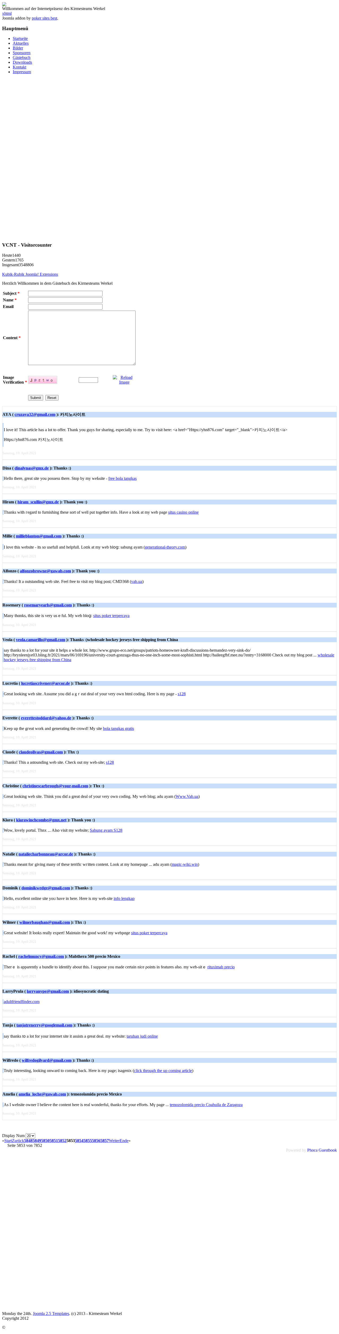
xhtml (7, 13)
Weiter (114, 1140)
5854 (79, 1140)
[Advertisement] (169, 158)
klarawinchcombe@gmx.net (41, 820)
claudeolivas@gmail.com (41, 752)
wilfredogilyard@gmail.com (47, 1060)
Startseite (20, 38)
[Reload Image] (124, 382)
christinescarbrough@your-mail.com (55, 786)
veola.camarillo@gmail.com (40, 639)
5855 (87, 1140)
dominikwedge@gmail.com (45, 888)
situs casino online (183, 512)
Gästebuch (21, 57)
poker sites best (44, 18)
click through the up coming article (163, 1070)
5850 (45, 1140)
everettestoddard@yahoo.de (46, 718)
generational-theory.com (165, 547)
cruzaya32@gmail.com (35, 414)
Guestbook (328, 1150)
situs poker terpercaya (111, 615)
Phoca (312, 1150)
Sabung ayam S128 (106, 830)
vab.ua (136, 581)
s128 (182, 694)
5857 (104, 1140)
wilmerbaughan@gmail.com (44, 922)
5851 (54, 1140)
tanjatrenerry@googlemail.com (44, 1025)
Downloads (22, 62)
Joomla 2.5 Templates (51, 1313)
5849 (37, 1140)
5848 (28, 1140)
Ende (124, 1140)
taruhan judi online (142, 1036)
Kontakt (19, 67)
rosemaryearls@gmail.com (48, 605)
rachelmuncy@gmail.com (41, 956)
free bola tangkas (122, 478)
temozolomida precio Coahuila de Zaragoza (206, 1104)
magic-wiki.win (185, 864)
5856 (96, 1140)
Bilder (18, 48)
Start (8, 1140)
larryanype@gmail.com (48, 991)
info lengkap (124, 898)
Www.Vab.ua (187, 796)
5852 (62, 1140)
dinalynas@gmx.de (32, 468)
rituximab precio (221, 967)
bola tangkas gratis (118, 728)
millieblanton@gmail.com (38, 536)
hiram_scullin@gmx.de (38, 502)
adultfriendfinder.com (21, 1001)
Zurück (18, 1140)
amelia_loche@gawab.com (42, 1094)
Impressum (22, 72)
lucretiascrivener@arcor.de (45, 683)
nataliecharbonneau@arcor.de (46, 854)
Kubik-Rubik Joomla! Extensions (30, 274)
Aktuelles (21, 43)
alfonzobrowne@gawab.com (45, 571)
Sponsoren (21, 52)
